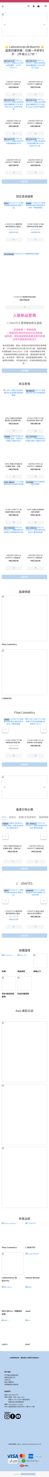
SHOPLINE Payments (28, 1474)
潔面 (4, 817)
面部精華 (43, 817)
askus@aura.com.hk (16, 1404)
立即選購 (24, 370)
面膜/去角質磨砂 (27, 817)
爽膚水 (12, 817)
